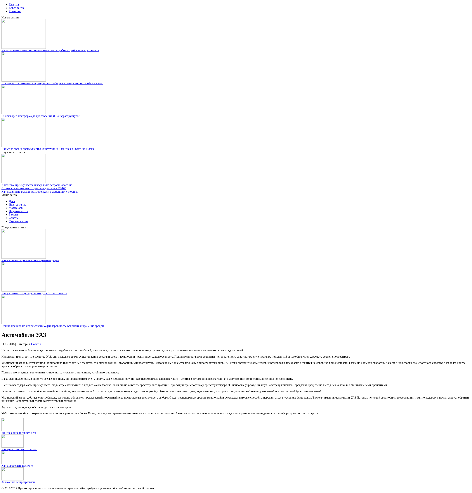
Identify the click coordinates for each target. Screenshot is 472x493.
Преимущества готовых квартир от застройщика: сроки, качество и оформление (52, 83)
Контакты (15, 11)
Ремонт (13, 214)
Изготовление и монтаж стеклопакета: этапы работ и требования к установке (50, 50)
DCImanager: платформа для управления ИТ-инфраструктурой (40, 116)
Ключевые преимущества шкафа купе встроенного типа (36, 185)
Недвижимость (18, 211)
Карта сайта (16, 7)
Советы (13, 217)
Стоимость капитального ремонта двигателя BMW (33, 188)
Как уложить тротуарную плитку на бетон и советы (34, 293)
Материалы (16, 207)
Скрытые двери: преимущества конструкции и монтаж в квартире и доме (47, 148)
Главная (14, 4)
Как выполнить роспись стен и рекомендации (30, 260)
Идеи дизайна (17, 204)
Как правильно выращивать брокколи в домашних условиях (39, 191)
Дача (12, 201)
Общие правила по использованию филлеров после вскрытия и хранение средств (53, 325)
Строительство (18, 221)
